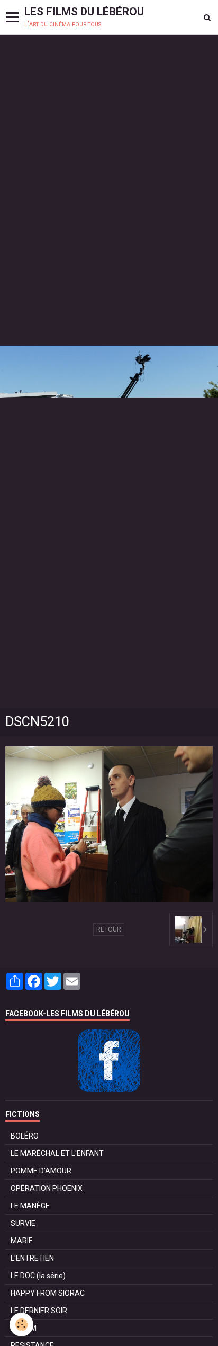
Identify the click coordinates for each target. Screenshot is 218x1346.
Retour (108, 929)
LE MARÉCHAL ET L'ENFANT (57, 1153)
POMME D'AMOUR (41, 1171)
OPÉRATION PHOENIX (47, 1188)
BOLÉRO (25, 1136)
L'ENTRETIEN (32, 1258)
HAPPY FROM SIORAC (48, 1293)
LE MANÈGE (30, 1206)
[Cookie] (21, 1324)
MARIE (22, 1240)
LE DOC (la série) (38, 1275)
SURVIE (23, 1223)
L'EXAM (24, 1328)
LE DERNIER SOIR (39, 1310)
